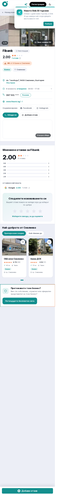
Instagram (43, 108)
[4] (34, 211)
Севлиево (21, 70)
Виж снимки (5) (44, 42)
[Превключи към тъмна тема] (50, 4)
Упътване (10, 83)
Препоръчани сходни (14, 233)
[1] (14, 211)
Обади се (11, 115)
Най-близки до (35, 233)
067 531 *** (12, 95)
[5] (40, 211)
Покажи (25, 95)
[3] (27, 211)
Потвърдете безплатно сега (19, 301)
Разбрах (46, 24)
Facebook (27, 108)
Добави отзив (31, 115)
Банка (7, 70)
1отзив (15, 58)
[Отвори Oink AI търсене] (26, 4)
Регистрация (38, 4)
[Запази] (22, 242)
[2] (21, 211)
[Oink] (5, 4)
